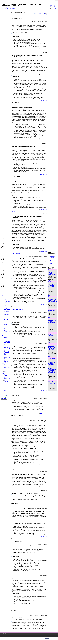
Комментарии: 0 (50, 295)
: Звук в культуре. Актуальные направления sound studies (7, 301)
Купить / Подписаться (16, 0)
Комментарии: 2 (50, 342)
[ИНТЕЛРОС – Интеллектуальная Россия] (3, 410)
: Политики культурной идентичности (7, 390)
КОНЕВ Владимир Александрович (17, 309)
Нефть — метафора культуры (50, 335)
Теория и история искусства (52, 318)
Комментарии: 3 (50, 378)
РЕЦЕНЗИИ (50, 281)
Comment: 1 (50, 280)
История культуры (50, 269)
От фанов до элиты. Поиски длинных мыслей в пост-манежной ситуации (52, 348)
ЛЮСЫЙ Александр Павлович (17, 340)
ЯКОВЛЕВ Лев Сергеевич (16, 253)
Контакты (11, 0)
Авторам (6, 0)
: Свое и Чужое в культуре (7, 386)
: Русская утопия (7, 365)
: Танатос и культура (7, 320)
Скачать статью (44, 48)
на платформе (53, 7)
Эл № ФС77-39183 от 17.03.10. (53, 5)
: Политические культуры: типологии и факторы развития (7, 347)
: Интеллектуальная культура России (7, 351)
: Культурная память (7, 372)
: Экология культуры (7, 334)
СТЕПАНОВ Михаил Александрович (18, 488)
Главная (1, 0)
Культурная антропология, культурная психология (52, 358)
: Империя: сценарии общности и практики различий (7, 358)
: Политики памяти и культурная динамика (7, 331)
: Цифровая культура (7, 367)
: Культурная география (7, 375)
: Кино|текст (7, 370)
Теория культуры (50, 296)
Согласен (47, 638)
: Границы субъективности (7, 354)
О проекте (8, 0)
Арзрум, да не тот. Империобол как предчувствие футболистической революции (52, 300)
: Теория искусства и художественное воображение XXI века (7, 382)
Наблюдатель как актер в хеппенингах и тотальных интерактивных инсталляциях (52, 323)
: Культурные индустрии (7, 308)
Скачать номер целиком (41, 13)
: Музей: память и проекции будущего (7, 314)
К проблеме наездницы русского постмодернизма (52, 273)
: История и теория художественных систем (7, 328)
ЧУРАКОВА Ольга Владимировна (17, 418)
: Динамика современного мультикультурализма (7, 341)
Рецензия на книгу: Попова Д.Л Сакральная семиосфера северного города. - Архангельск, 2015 (52, 286)
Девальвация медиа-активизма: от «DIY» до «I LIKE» (52, 383)
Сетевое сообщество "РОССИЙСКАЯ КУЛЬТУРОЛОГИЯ (9, 8)
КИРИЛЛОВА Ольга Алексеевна (17, 211)
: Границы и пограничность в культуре (7, 324)
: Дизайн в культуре (7, 311)
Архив (4, 0)
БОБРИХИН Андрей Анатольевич (17, 141)
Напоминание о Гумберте (51, 311)
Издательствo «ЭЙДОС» (5, 7)
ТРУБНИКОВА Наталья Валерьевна (17, 50)
